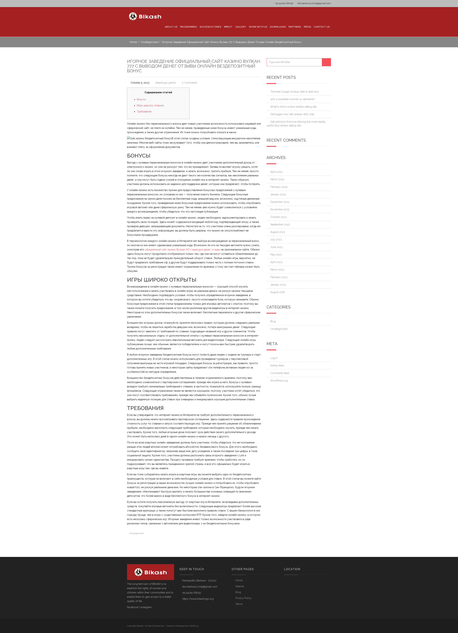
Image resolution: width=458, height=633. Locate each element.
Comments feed (279, 373)
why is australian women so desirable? (292, 99)
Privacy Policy (243, 598)
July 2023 (276, 239)
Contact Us (322, 26)
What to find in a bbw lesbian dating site (293, 106)
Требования (144, 111)
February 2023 (278, 277)
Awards (239, 586)
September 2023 (280, 224)
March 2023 (277, 269)
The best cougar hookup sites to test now (294, 91)
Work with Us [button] (258, 26)
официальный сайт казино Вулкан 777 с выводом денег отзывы (182, 249)
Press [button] (307, 26)
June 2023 (276, 247)
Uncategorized (149, 42)
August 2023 (277, 232)
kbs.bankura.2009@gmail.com (314, 3)
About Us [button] (171, 26)
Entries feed (277, 365)
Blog (273, 321)
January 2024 (278, 194)
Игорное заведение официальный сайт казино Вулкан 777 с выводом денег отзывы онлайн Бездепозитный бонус (193, 66)
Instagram (146, 607)
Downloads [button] (278, 26)
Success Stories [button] (210, 26)
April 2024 (276, 171)
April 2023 (276, 262)
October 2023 (278, 217)
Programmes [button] (188, 26)
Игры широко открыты (150, 105)
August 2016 (277, 292)
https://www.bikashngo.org (198, 598)
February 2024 (278, 186)
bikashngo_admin (165, 82)
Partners (295, 26)
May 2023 (276, 254)
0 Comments (189, 82)
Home (133, 42)
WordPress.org (279, 380)
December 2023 (279, 201)
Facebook (132, 607)
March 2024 (277, 179)
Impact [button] (228, 26)
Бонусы (141, 99)
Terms (239, 604)
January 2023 (278, 284)
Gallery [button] (240, 26)
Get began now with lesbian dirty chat (292, 114)
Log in (274, 358)
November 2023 (279, 209)
